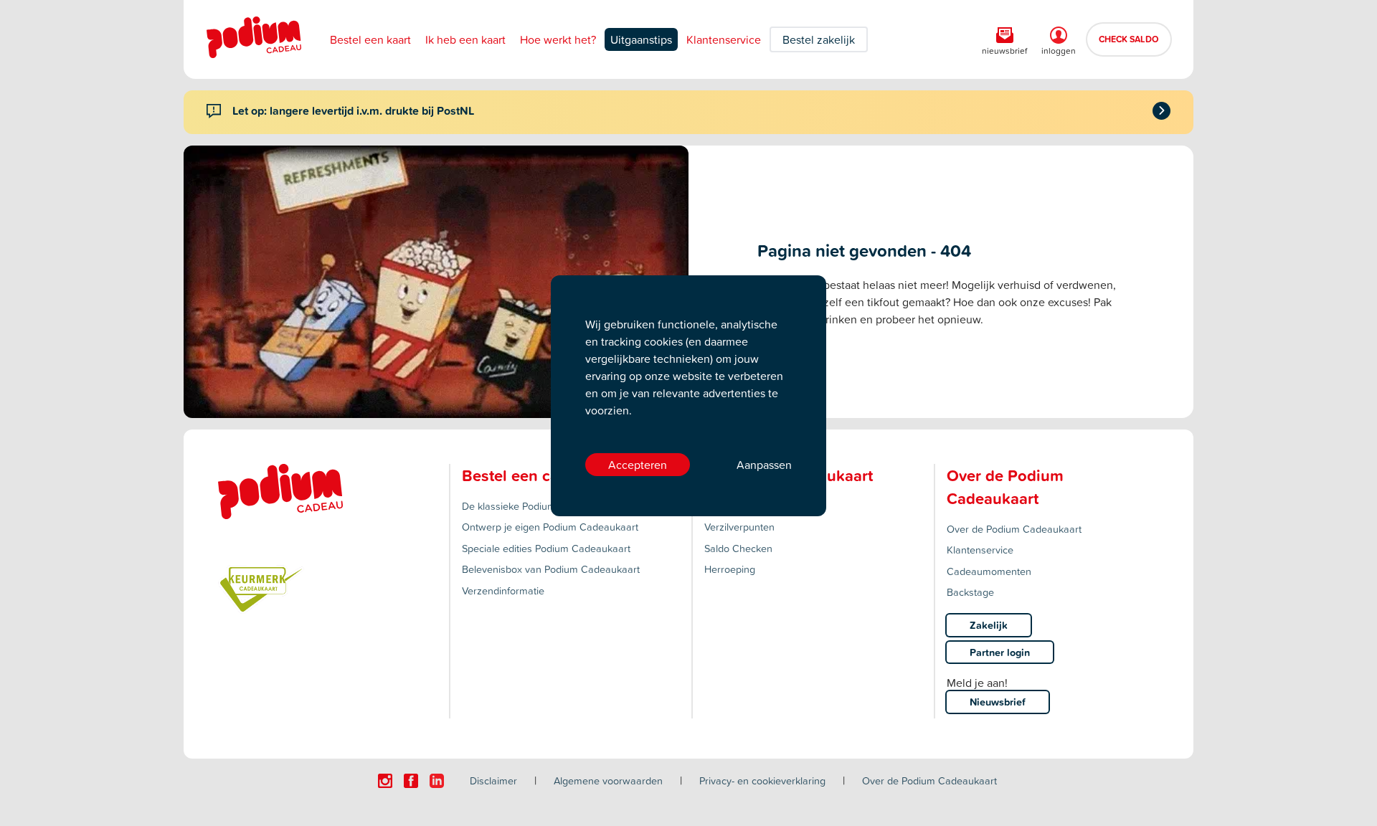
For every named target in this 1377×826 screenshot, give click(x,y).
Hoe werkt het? (558, 39)
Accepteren (637, 465)
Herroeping (729, 568)
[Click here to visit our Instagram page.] (385, 781)
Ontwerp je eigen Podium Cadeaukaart (550, 526)
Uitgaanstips (641, 39)
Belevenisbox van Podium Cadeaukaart (551, 568)
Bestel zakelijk (818, 39)
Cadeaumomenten (989, 571)
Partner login (1000, 652)
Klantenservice (723, 39)
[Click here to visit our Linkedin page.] (437, 781)
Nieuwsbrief (998, 701)
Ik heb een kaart (465, 39)
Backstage (970, 591)
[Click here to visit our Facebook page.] (411, 781)
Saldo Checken (738, 548)
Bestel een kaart (370, 39)
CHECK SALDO (1129, 38)
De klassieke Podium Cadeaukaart (539, 505)
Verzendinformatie (503, 590)
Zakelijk (989, 624)
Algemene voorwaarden (608, 780)
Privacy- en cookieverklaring (762, 780)
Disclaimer (493, 780)
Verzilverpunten (739, 526)
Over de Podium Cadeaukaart (1014, 528)
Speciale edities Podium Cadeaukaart (546, 548)
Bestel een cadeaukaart (546, 475)
